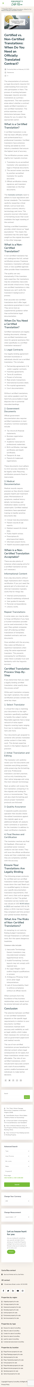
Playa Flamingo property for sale (13, 1354)
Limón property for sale (10, 1313)
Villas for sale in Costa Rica (11, 1331)
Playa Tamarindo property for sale (14, 1360)
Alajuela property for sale (11, 1301)
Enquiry (11, 1252)
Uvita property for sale (10, 1363)
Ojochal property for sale (11, 1371)
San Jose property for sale (11, 1318)
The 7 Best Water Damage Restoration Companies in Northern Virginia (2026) (15, 1110)
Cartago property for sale (11, 1304)
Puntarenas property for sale (12, 1315)
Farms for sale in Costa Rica (12, 1336)
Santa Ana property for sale (12, 1374)
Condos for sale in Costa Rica (12, 1333)
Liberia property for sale (11, 1357)
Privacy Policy (5, 1384)
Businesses (10, 72)
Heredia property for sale (11, 1310)
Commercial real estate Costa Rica (14, 1342)
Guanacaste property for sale (12, 1307)
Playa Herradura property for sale (13, 1365)
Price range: (7, 1175)
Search (6, 1093)
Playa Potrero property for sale (13, 1352)
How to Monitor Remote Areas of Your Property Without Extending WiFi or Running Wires (17, 1128)
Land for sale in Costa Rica (11, 1339)
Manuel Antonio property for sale (13, 1368)
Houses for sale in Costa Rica (12, 1328)
